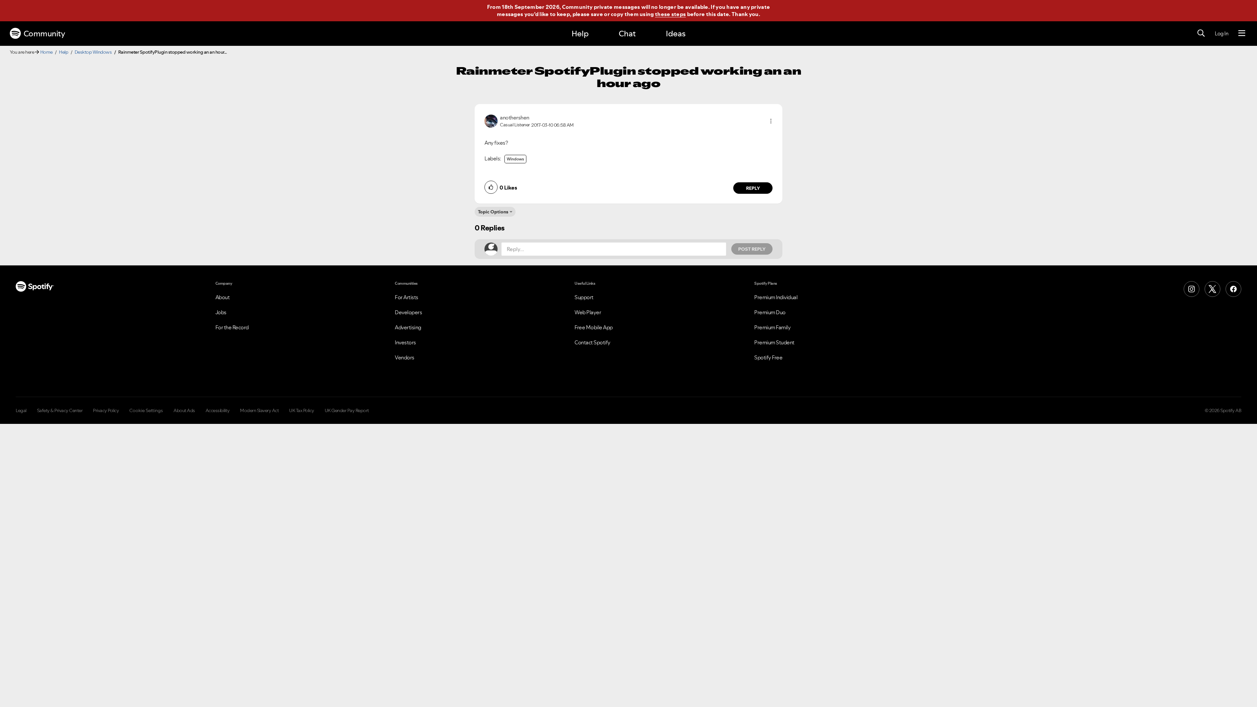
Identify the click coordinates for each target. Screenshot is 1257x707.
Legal (21, 410)
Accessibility (218, 410)
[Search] (1201, 33)
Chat (627, 33)
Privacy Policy (106, 410)
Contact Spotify (592, 342)
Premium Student (774, 342)
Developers (408, 312)
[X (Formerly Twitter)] (1212, 289)
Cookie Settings (146, 410)
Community (44, 33)
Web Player (587, 312)
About (222, 297)
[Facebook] (1233, 289)
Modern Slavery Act (259, 410)
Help (580, 33)
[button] (771, 121)
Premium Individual (775, 297)
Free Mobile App (593, 327)
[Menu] (1241, 33)
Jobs (221, 312)
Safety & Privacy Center (60, 410)
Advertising (408, 327)
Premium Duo (770, 312)
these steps (670, 14)
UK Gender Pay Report (347, 410)
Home (46, 52)
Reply (753, 188)
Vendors (404, 357)
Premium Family (772, 327)
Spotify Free (768, 357)
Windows (515, 159)
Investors (405, 342)
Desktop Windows (93, 52)
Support (583, 297)
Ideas (675, 33)
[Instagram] (1191, 289)
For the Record (232, 327)
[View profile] (491, 120)
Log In (1221, 33)
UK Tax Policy (301, 410)
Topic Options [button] (493, 211)
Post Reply (752, 249)
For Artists (406, 297)
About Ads (184, 410)
